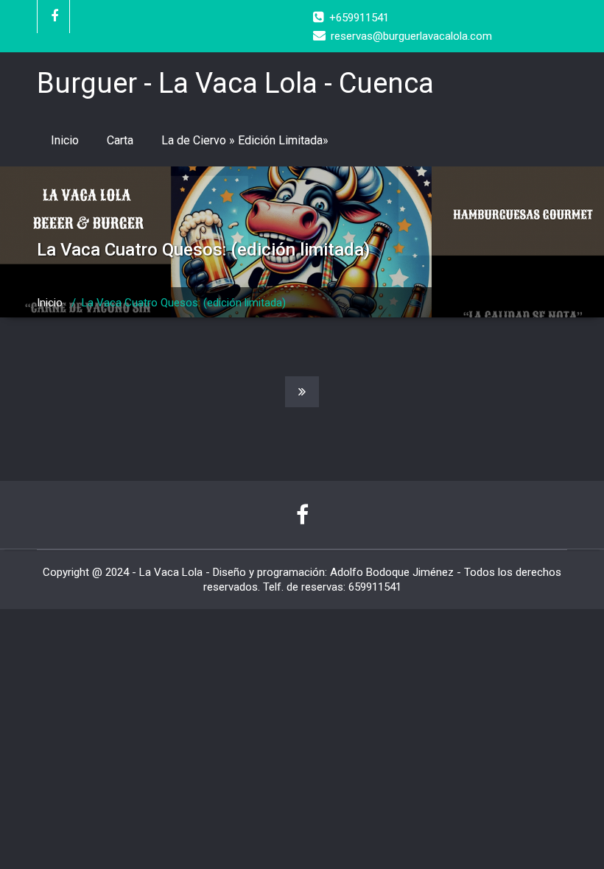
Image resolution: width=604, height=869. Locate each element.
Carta (120, 140)
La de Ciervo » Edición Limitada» (245, 140)
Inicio (65, 140)
